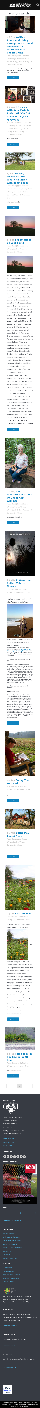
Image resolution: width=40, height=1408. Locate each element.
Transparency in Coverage (11, 1274)
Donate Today (9, 1325)
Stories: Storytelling (20, 192)
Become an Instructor (10, 1244)
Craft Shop (11, 125)
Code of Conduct (8, 1282)
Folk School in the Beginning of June (20, 1057)
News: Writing (12, 62)
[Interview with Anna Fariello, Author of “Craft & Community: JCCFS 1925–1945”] (20, 94)
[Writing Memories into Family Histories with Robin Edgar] (20, 161)
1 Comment (18, 1066)
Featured (25, 56)
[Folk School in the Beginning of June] (20, 1038)
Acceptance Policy (9, 1271)
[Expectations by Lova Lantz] (20, 226)
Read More (13, 77)
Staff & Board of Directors (12, 1237)
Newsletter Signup (11, 1220)
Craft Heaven (23, 913)
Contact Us (6, 1255)
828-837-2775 (7, 1146)
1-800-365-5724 (8, 1142)
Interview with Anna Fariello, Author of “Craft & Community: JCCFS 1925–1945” (18, 113)
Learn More (8, 1345)
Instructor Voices (23, 59)
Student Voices (19, 249)
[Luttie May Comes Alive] (20, 819)
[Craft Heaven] (20, 887)
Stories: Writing (23, 62)
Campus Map (7, 1251)
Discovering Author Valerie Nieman (19, 583)
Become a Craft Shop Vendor (12, 1247)
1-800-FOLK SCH (8, 1139)
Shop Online (9, 1367)
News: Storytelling (20, 189)
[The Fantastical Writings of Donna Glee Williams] (20, 463)
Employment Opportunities (12, 1240)
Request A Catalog (11, 1213)
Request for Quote (9, 1233)
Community (26, 122)
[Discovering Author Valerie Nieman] (20, 553)
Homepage (11, 59)
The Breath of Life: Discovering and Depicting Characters (19, 650)
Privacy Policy (7, 1267)
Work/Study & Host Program (18, 510)
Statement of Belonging (11, 1278)
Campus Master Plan (10, 1258)
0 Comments (25, 195)
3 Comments (19, 789)
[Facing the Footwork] (20, 753)
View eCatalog (28, 1213)
